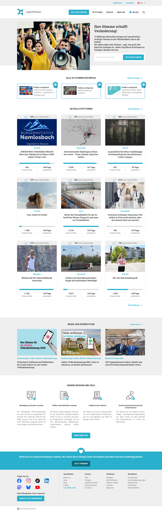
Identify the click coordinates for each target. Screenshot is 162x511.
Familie (37, 211)
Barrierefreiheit (133, 488)
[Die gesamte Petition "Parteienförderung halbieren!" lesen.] (70, 94)
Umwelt (37, 148)
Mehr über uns (81, 435)
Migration (37, 274)
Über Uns (121, 12)
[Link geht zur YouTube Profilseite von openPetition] (37, 487)
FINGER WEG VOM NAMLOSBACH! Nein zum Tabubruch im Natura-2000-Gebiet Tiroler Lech (37, 154)
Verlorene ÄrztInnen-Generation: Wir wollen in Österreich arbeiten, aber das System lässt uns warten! (125, 217)
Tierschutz (81, 274)
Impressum (132, 485)
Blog (65, 483)
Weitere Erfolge (133, 78)
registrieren (117, 3)
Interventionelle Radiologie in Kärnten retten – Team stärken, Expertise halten (81, 154)
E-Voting (88, 488)
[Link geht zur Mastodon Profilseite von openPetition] (19, 487)
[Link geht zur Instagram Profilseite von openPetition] (28, 481)
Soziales (125, 274)
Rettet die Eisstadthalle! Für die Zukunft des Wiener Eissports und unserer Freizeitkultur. (81, 217)
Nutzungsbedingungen (136, 480)
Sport (81, 211)
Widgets (88, 480)
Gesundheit (81, 148)
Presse (66, 485)
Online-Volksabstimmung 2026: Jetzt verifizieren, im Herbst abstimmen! (80, 363)
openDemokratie (91, 483)
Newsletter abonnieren (31, 498)
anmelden (130, 3)
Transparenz (133, 478)
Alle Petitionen (134, 109)
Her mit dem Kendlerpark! (125, 278)
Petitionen (97, 12)
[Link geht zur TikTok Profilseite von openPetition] (37, 481)
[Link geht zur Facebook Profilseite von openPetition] (19, 481)
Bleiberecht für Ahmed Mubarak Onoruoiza (37, 279)
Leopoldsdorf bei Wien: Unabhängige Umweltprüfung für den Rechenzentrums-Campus (125, 154)
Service (109, 12)
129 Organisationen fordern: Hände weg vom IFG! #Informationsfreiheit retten (123, 363)
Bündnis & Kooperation (114, 358)
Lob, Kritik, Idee (69, 488)
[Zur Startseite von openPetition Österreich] (29, 12)
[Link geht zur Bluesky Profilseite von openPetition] (28, 487)
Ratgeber (109, 478)
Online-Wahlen (36, 358)
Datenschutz (133, 483)
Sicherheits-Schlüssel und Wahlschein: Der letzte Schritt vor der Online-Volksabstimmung (35, 365)
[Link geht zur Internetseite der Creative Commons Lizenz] (18, 509)
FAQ (86, 478)
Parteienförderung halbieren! (85, 90)
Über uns (66, 478)
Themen (109, 485)
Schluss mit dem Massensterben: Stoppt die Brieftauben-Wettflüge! (81, 279)
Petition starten (79, 12)
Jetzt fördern (81, 464)
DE (141, 3)
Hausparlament (91, 485)
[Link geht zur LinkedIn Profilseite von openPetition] (47, 481)
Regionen (110, 488)
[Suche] (143, 12)
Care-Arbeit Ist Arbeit (37, 214)
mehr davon (135, 324)
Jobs (65, 480)
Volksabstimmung (49, 358)
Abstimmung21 (23, 358)
